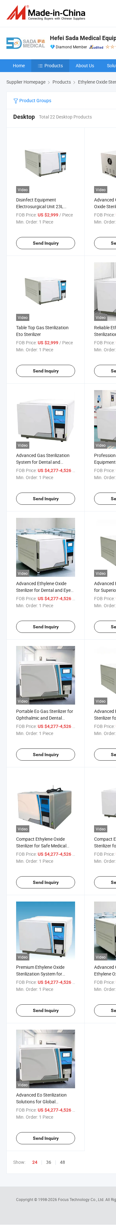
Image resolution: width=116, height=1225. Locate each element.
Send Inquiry (46, 243)
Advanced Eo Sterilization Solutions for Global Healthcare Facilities (41, 1101)
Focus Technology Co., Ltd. (81, 1199)
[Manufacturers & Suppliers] (47, 12)
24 (34, 1162)
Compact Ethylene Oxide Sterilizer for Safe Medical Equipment (41, 845)
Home (19, 65)
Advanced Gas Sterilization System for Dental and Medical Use (43, 462)
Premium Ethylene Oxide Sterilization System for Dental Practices (40, 974)
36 (48, 1162)
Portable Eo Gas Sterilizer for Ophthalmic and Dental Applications (44, 718)
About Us (85, 65)
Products (53, 65)
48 (62, 1162)
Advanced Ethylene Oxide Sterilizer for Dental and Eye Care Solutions (43, 590)
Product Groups (34, 100)
